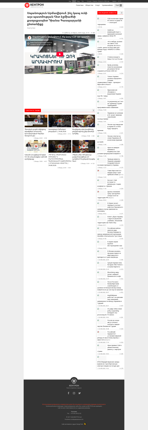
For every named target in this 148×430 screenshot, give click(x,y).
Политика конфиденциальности (74, 419)
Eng (78, 1)
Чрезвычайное (107, 5)
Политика (79, 5)
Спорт (97, 5)
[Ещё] (93, 110)
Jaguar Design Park (77, 424)
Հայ (70, 1)
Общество (89, 5)
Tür (83, 1)
